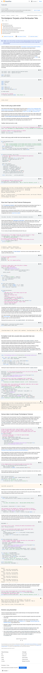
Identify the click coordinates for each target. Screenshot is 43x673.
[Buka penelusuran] (29, 1)
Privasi (8, 665)
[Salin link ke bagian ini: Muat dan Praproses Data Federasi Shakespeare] (32, 202)
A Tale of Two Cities (27, 111)
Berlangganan (22, 667)
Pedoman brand (25, 659)
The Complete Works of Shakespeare (33, 109)
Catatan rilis (24, 655)
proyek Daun (14, 213)
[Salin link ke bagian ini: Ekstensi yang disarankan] (18, 610)
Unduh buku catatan (34, 36)
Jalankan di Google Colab (8, 36)
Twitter (2, 659)
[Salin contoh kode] (41, 70)
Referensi (8, 15)
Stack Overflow (25, 657)
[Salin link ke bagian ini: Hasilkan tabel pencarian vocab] (18, 123)
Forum (2, 655)
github (19, 213)
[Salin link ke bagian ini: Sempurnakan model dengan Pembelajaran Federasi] (34, 414)
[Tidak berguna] (41, 15)
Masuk (40, 1)
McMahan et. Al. (22, 621)
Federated (4, 5)
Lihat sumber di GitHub (21, 36)
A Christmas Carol (36, 111)
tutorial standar (7, 316)
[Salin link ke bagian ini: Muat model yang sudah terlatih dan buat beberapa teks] (31, 137)
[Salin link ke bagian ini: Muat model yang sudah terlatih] (22, 105)
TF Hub (36, 57)
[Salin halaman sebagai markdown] (6, 21)
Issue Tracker (24, 653)
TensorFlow (3, 15)
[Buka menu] (2, 1)
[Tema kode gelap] (39, 70)
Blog (2, 653)
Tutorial (17, 15)
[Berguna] (39, 15)
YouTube (3, 661)
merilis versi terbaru (26, 40)
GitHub (2, 657)
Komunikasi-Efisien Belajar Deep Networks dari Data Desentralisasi (14, 450)
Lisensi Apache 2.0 (17, 645)
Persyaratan (3, 665)
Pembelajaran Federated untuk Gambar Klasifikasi (30, 46)
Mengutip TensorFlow (26, 661)
